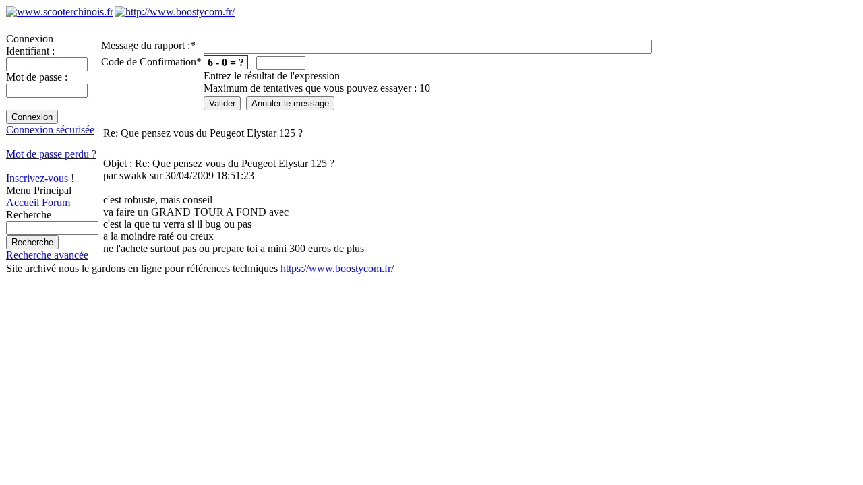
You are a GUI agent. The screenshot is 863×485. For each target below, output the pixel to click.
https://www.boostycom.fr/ (337, 268)
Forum (56, 202)
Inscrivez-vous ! (40, 178)
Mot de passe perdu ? (51, 154)
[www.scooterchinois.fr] (59, 12)
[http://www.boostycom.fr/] (175, 12)
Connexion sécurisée (50, 129)
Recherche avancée (47, 255)
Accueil (22, 202)
